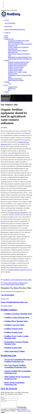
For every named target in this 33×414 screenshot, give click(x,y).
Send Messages (22, 407)
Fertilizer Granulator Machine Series (18, 62)
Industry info (11, 88)
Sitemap (19, 411)
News (6, 85)
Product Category (9, 309)
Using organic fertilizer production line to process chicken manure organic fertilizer (14, 283)
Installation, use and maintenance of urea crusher (17, 279)
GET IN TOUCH (9, 388)
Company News (13, 87)
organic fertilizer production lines (19, 270)
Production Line (9, 39)
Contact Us (7, 32)
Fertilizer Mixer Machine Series (17, 65)
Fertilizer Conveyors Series (16, 67)
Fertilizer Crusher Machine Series (17, 63)
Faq (9, 90)
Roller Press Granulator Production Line (19, 57)
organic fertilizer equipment (18, 212)
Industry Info (9, 101)
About (6, 37)
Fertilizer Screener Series (15, 68)
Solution (6, 82)
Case (9, 83)
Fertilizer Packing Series (15, 70)
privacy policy (26, 411)
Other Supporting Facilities (16, 80)
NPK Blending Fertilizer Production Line (20, 59)
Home (6, 35)
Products (6, 60)
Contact (6, 92)
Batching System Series (15, 78)
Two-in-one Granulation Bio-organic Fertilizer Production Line (18, 41)
